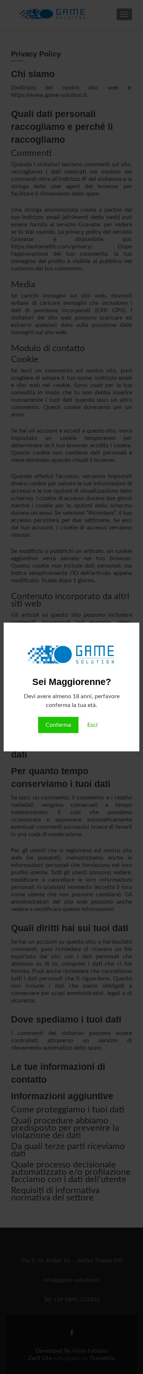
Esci (92, 725)
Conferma (58, 725)
